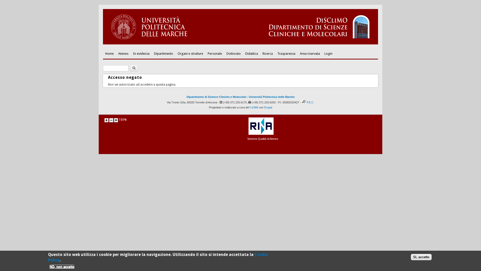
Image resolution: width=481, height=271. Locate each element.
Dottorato (233, 53)
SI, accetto (421, 257)
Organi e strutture (190, 53)
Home (109, 53)
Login (328, 53)
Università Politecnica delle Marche (272, 96)
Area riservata (310, 53)
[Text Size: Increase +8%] (106, 120)
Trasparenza (286, 53)
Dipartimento (163, 53)
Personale (215, 53)
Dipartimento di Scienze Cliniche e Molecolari (216, 96)
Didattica (251, 53)
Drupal (268, 107)
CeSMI (254, 107)
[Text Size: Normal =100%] (116, 120)
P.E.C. (310, 102)
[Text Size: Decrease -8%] (111, 120)
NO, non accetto (62, 266)
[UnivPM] (240, 43)
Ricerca (268, 53)
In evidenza (141, 53)
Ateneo (123, 53)
